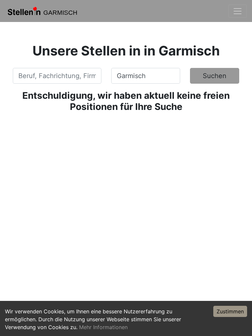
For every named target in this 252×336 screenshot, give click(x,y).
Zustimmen (230, 311)
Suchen (214, 76)
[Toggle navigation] (237, 11)
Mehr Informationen (103, 327)
